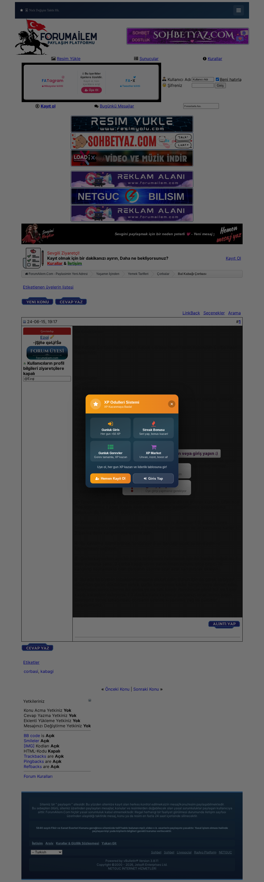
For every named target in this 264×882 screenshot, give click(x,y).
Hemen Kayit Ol (113, 478)
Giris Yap (155, 478)
